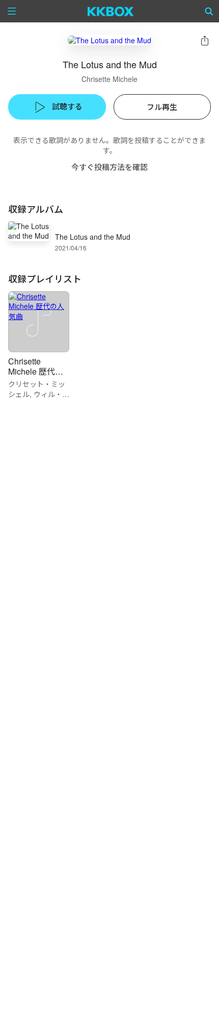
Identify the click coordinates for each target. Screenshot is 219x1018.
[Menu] (12, 11)
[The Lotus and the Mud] (109, 40)
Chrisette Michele (109, 79)
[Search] (209, 11)
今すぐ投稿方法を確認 (109, 166)
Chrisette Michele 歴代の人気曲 (35, 371)
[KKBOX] (111, 11)
